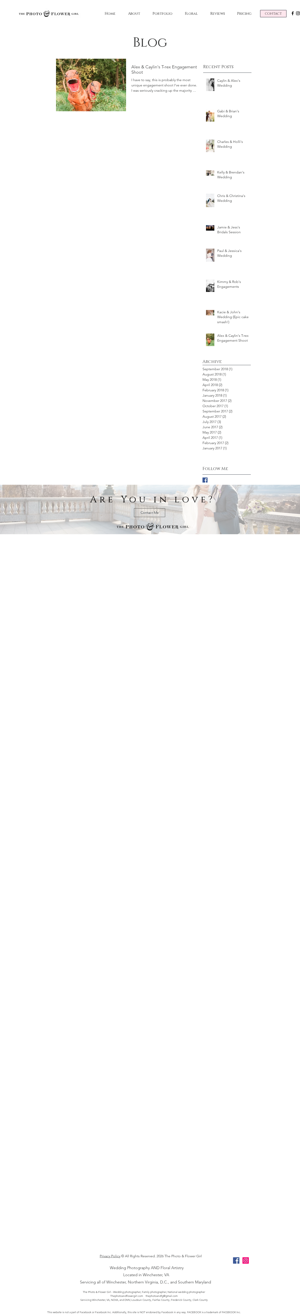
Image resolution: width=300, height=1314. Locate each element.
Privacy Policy (110, 1256)
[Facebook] (292, 13)
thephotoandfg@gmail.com (162, 1296)
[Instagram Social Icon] (245, 1260)
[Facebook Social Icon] (236, 1260)
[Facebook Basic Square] (205, 480)
